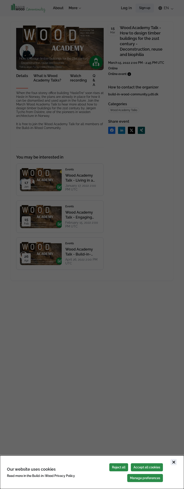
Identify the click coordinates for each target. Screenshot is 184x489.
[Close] (174, 462)
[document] (92, 472)
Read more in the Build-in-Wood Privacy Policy (41, 476)
